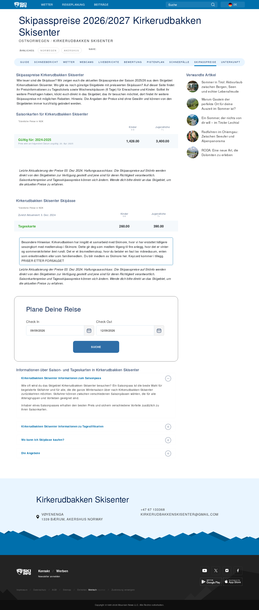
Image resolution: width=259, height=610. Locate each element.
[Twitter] (215, 570)
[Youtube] (204, 570)
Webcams (87, 61)
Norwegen (48, 50)
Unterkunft (230, 61)
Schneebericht (46, 61)
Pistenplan (156, 61)
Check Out (104, 321)
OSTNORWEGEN (34, 40)
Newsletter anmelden (49, 576)
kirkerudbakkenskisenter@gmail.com (179, 514)
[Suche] (213, 4)
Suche (96, 347)
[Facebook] (238, 570)
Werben (62, 571)
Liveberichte (109, 61)
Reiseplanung (73, 4)
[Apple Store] (232, 581)
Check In (32, 321)
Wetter (47, 4)
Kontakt (44, 571)
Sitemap (67, 589)
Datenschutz (39, 589)
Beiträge (101, 4)
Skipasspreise (205, 61)
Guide (24, 61)
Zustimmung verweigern (123, 589)
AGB (54, 589)
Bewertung (133, 61)
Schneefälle (179, 61)
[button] (92, 378)
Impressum (22, 589)
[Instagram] (227, 570)
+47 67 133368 (153, 509)
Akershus (71, 50)
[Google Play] (211, 581)
